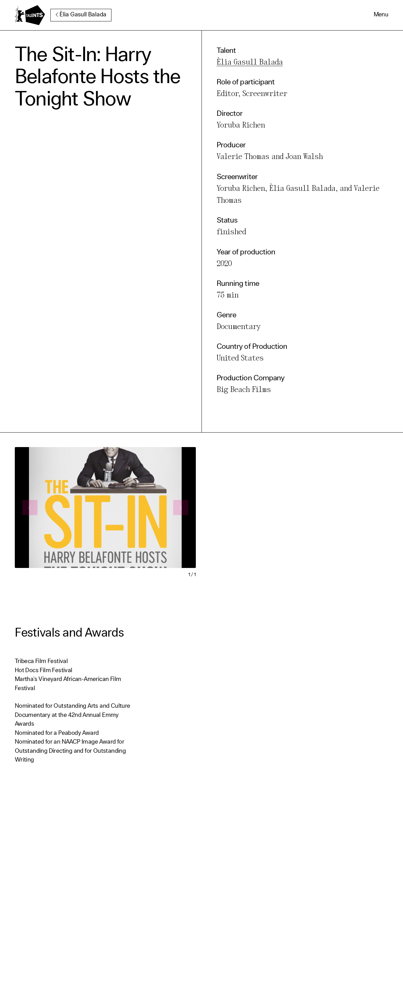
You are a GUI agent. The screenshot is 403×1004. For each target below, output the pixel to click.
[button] (381, 15)
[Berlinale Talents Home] (30, 15)
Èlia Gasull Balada (83, 15)
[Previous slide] (29, 507)
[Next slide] (180, 507)
